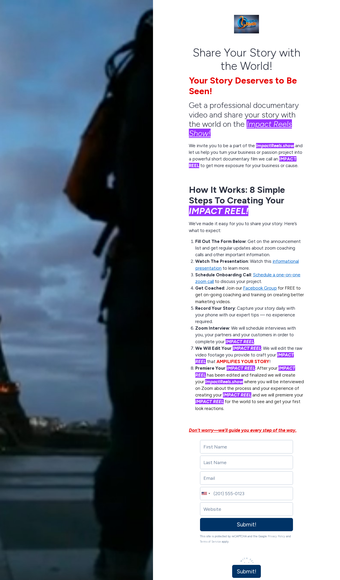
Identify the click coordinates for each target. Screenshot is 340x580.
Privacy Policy (276, 536)
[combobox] (205, 493)
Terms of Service (210, 541)
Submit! (246, 524)
